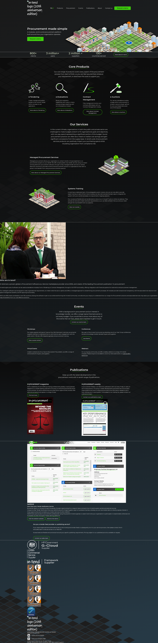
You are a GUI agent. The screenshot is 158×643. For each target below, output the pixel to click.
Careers (53, 632)
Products (60, 8)
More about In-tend (121, 54)
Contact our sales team (41, 538)
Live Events (86, 338)
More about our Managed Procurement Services (45, 172)
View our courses (74, 207)
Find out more (33, 395)
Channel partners (40, 632)
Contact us (108, 8)
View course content (35, 340)
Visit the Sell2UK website (36, 518)
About (100, 8)
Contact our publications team (92, 397)
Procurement (70, 8)
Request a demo (122, 8)
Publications (90, 8)
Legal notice (30, 632)
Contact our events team (79, 322)
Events (80, 8)
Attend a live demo (52, 518)
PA (52, 8)
